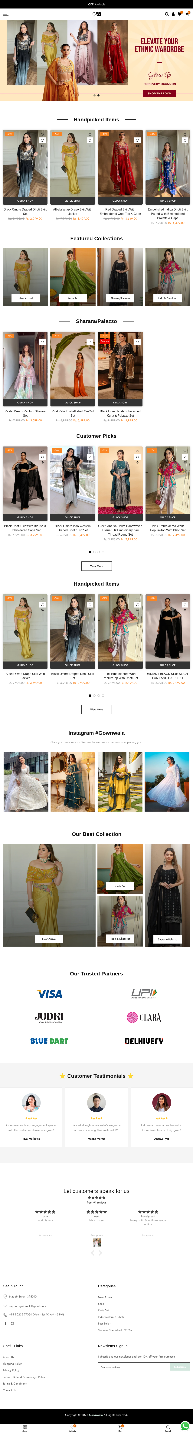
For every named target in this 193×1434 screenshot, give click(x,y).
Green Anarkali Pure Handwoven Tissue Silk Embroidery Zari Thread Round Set (120, 530)
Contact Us (9, 1390)
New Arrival (105, 1297)
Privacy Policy (11, 1370)
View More (96, 566)
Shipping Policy (12, 1364)
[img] (96, 1197)
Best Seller (104, 1323)
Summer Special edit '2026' (115, 1330)
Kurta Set (103, 1310)
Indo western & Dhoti (111, 1317)
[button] (93, 1253)
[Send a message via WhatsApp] (185, 1426)
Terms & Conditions (15, 1384)
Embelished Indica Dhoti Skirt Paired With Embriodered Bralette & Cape (168, 214)
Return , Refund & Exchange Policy (24, 1377)
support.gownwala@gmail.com (27, 1306)
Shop (101, 1304)
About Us (8, 1357)
